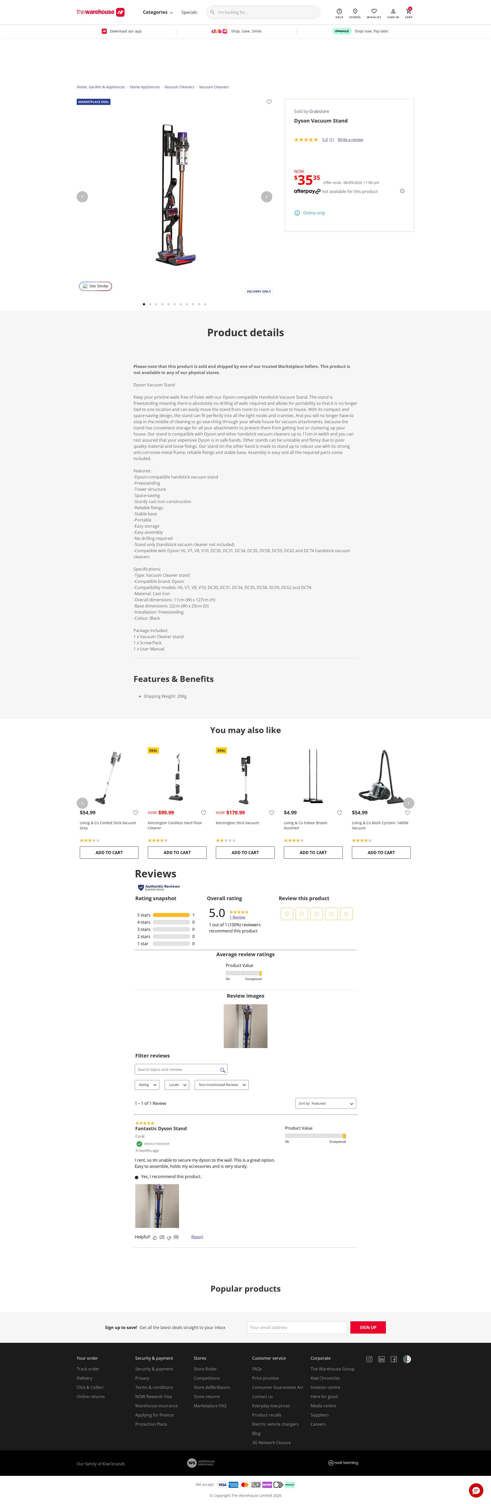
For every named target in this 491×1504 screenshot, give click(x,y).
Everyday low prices (271, 1406)
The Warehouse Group (333, 1369)
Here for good (324, 1396)
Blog (256, 1433)
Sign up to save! (121, 1327)
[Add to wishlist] (269, 102)
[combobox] (330, 1103)
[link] (239, 912)
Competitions (207, 1378)
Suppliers (320, 1415)
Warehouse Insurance (156, 1406)
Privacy (142, 1378)
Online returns (91, 1396)
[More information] (401, 190)
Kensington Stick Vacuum (237, 822)
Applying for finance (154, 1415)
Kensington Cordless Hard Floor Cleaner (175, 825)
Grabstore (319, 111)
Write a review (350, 139)
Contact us (262, 1396)
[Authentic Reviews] (159, 887)
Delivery (84, 1378)
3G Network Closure (271, 1442)
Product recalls (266, 1415)
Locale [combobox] (174, 1084)
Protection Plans (151, 1424)
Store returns (207, 1396)
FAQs (257, 1369)
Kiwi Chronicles (325, 1378)
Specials (189, 12)
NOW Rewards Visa (153, 1396)
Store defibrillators (212, 1387)
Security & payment (154, 1369)
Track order (88, 1369)
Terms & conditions (154, 1387)
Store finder (205, 1369)
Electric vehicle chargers (275, 1424)
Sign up (368, 1327)
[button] (393, 13)
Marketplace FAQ (210, 1406)
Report (197, 1236)
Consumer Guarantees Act (277, 1387)
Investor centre (325, 1387)
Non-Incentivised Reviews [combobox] (218, 1084)
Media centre (323, 1406)
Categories (156, 12)
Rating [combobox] (144, 1084)
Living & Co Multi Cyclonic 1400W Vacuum (380, 825)
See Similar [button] (98, 286)
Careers (318, 1424)
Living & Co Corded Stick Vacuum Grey (108, 825)
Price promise (265, 1378)
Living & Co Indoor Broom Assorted (305, 825)
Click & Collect (90, 1387)
